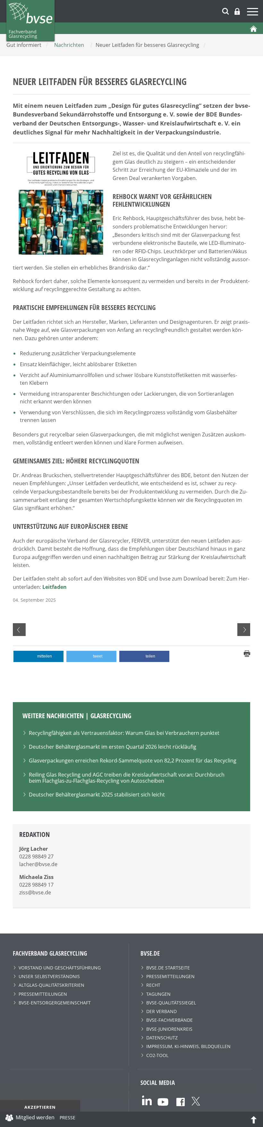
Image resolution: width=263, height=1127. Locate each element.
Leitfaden (54, 586)
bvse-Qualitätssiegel (171, 1003)
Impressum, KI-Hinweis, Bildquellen (188, 1046)
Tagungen (158, 994)
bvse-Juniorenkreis (169, 1029)
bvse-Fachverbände (169, 1020)
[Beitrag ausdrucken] (247, 653)
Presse (67, 1119)
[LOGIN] (237, 11)
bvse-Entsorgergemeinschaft (55, 1003)
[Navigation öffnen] (253, 12)
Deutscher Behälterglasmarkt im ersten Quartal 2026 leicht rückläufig (112, 746)
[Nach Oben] (254, 1119)
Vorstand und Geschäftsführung (60, 968)
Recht (153, 985)
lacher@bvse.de (38, 864)
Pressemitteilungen (43, 994)
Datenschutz (162, 1038)
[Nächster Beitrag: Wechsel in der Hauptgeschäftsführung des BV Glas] (243, 629)
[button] (38, 656)
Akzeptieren (40, 1107)
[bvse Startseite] (253, 28)
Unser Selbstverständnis (49, 976)
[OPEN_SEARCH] (225, 10)
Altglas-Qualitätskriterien (51, 985)
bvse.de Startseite (168, 968)
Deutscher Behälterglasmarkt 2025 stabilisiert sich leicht (97, 794)
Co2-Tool (157, 1055)
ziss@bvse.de (35, 892)
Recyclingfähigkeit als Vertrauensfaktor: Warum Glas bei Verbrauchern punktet (124, 732)
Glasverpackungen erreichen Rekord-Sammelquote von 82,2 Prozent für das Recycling (132, 760)
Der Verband (161, 1011)
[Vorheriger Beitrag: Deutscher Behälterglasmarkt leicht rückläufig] (19, 629)
